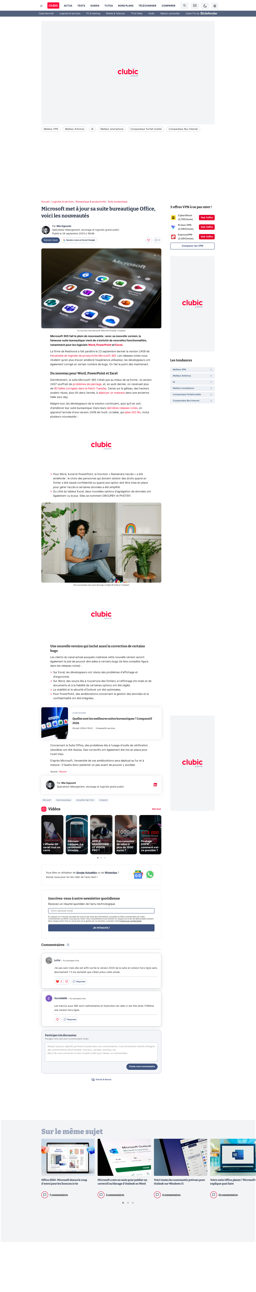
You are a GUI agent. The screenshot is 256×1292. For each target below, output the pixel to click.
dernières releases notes (122, 408)
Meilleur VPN (51, 129)
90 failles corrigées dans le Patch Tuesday (80, 388)
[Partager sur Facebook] (248, 1266)
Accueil (45, 202)
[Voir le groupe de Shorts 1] (97, 857)
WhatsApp (111, 873)
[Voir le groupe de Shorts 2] (101, 857)
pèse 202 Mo (133, 412)
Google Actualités (86, 873)
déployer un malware (112, 393)
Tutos (108, 6)
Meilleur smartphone (111, 129)
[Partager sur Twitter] (248, 1276)
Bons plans (125, 6)
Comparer (168, 6)
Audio (151, 13)
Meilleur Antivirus (74, 129)
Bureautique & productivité (91, 202)
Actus (68, 6)
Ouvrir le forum (103, 1079)
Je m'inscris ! (101, 927)
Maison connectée (170, 13)
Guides (94, 6)
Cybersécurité (46, 13)
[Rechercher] (184, 6)
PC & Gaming (93, 13)
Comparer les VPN (192, 246)
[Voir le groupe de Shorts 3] (105, 857)
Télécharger (147, 6)
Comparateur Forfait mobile (146, 129)
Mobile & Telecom (115, 13)
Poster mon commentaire (142, 1067)
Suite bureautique (117, 202)
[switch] (205, 6)
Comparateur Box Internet (183, 129)
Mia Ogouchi (64, 226)
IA (92, 129)
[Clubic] (53, 5)
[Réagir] (148, 240)
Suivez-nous (50, 240)
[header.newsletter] (195, 6)
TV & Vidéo (137, 13)
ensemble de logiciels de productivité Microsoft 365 (83, 356)
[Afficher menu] (41, 6)
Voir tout (156, 809)
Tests (81, 6)
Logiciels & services (70, 13)
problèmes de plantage (87, 384)
